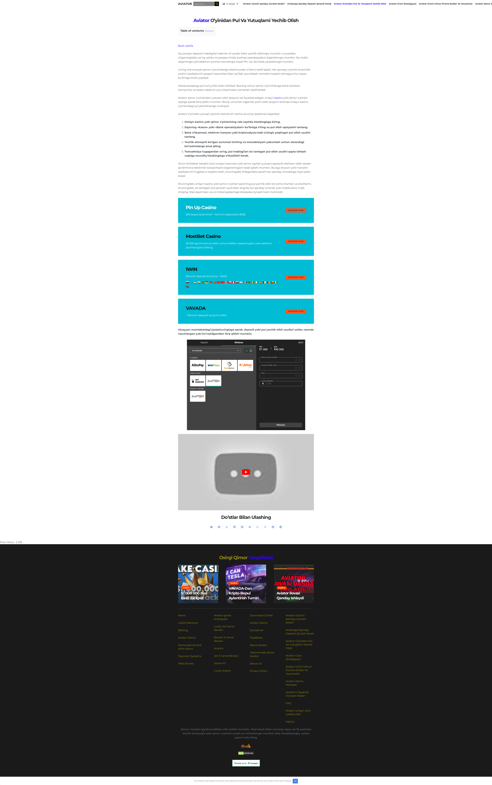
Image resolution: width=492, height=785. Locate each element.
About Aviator (258, 645)
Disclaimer (256, 630)
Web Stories (185, 663)
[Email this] (211, 527)
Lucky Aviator (222, 670)
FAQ (288, 703)
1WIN (191, 269)
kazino (278, 97)
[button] (230, 3)
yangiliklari (261, 557)
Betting (183, 630)
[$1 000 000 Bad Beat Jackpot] (198, 584)
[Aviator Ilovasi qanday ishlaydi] (294, 584)
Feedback (256, 637)
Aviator (201, 20)
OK (295, 781)
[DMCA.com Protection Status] (246, 753)
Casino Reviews (188, 622)
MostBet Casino (203, 236)
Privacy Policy (258, 670)
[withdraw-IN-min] (246, 385)
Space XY (220, 663)
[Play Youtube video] (246, 472)
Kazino (290, 721)
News (181, 615)
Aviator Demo (187, 637)
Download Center (261, 615)
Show (209, 31)
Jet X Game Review (226, 655)
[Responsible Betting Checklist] (246, 745)
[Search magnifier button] (217, 4)
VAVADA (196, 308)
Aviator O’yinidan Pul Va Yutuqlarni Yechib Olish (299, 644)
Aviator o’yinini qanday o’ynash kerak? (296, 619)
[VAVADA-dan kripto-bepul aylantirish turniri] (246, 584)
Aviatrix (218, 648)
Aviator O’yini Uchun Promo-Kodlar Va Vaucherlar (299, 670)
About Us (256, 663)
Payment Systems (189, 656)
